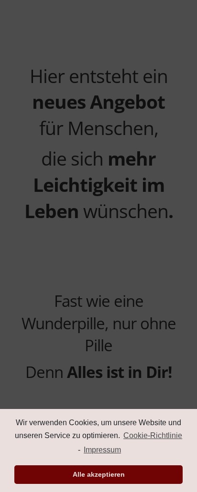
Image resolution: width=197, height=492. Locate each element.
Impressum (102, 450)
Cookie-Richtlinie (152, 435)
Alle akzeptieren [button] (99, 474)
